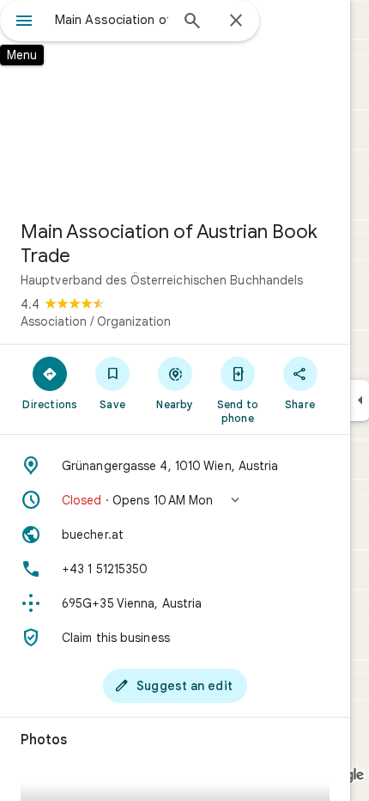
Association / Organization (96, 321)
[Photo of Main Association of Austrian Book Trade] (175, 103)
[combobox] (111, 19)
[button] (175, 500)
